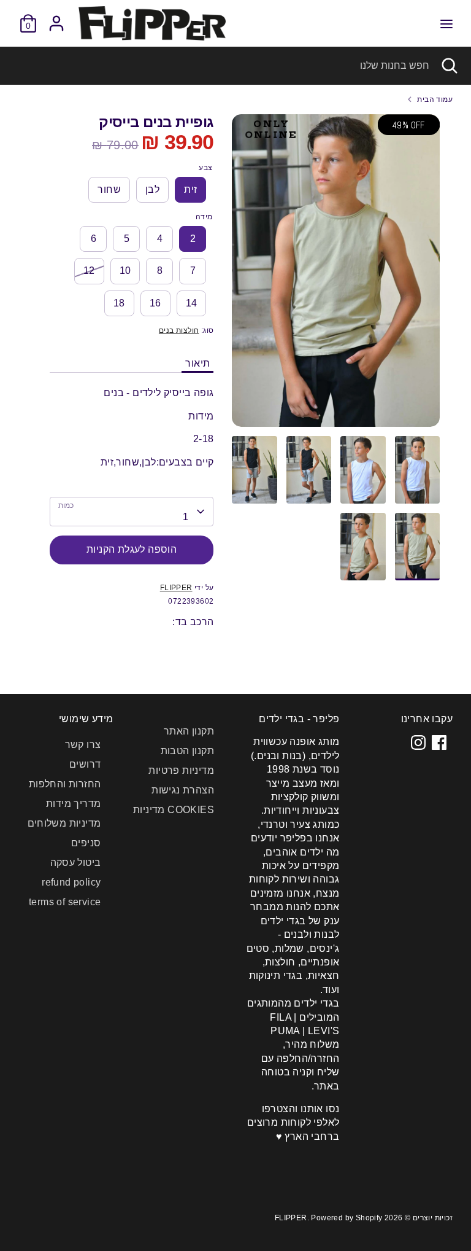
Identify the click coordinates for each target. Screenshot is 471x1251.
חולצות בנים (179, 330)
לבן (152, 189)
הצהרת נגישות (182, 790)
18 (119, 303)
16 (155, 303)
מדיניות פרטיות (181, 770)
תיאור (197, 363)
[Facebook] (439, 742)
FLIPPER (176, 587)
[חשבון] (56, 17)
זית (190, 189)
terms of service (65, 902)
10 (125, 270)
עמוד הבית (435, 99)
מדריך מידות (73, 803)
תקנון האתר (189, 731)
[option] (336, 275)
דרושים (85, 764)
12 (89, 270)
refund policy (71, 882)
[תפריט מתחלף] (446, 23)
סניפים (86, 843)
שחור (109, 189)
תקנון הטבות (187, 751)
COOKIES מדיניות (173, 810)
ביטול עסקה (75, 862)
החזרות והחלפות (65, 784)
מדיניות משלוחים (64, 823)
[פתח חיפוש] (450, 66)
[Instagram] (418, 742)
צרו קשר (83, 744)
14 (191, 303)
